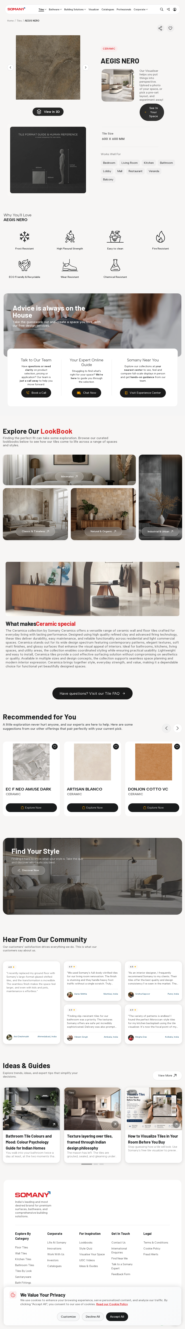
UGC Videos (87, 1260)
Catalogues (54, 1266)
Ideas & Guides (88, 1266)
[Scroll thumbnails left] (10, 67)
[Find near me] (168, 9)
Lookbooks (85, 1242)
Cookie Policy (151, 1248)
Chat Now (89, 392)
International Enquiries (119, 1250)
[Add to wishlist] (55, 746)
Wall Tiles (21, 1253)
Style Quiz (85, 1248)
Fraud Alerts (150, 1254)
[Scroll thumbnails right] (85, 67)
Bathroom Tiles (24, 1265)
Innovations (54, 1248)
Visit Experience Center (145, 392)
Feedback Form (120, 1274)
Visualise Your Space (92, 1254)
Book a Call (38, 392)
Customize (68, 1316)
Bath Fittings (23, 1282)
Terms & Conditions (155, 1242)
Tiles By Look (23, 1271)
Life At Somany (56, 1242)
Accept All (117, 1316)
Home (10, 21)
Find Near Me (119, 1258)
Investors (53, 1260)
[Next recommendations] (177, 728)
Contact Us (118, 1242)
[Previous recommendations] (166, 728)
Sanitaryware (23, 1277)
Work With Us (55, 1254)
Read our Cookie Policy (112, 1304)
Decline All (93, 1316)
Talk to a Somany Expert (122, 1266)
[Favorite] (170, 28)
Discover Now (30, 870)
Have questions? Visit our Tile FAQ (90, 693)
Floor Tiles (21, 1247)
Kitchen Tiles (23, 1259)
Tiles (19, 21)
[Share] (160, 28)
